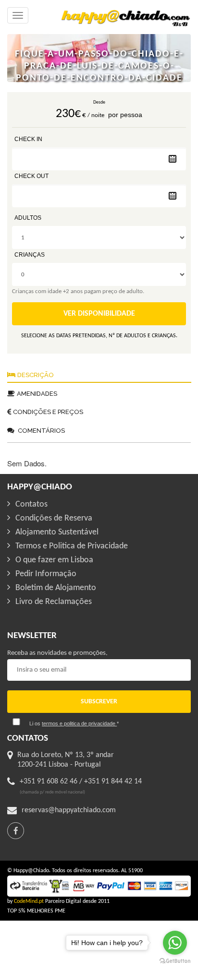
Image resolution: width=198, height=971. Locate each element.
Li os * (74, 723)
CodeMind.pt (29, 901)
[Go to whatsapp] (175, 943)
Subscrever (99, 701)
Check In (28, 139)
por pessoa (125, 114)
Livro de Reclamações (53, 601)
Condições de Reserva (53, 518)
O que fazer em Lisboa (54, 560)
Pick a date (172, 159)
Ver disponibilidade (99, 314)
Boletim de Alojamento (55, 587)
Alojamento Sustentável (57, 532)
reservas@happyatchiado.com (69, 810)
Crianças (29, 254)
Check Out (31, 176)
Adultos (27, 217)
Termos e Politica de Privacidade (71, 546)
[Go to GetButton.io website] (175, 961)
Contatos (31, 504)
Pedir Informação (45, 574)
